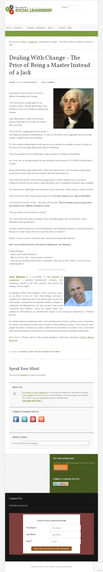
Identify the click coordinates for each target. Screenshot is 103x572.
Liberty (31, 352)
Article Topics (17, 443)
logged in (24, 374)
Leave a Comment (47, 82)
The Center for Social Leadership (29, 9)
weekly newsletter (71, 463)
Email (29, 541)
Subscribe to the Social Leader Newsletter (51, 549)
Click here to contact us (18, 505)
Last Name (30, 534)
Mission (38, 352)
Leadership (23, 352)
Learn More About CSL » (32, 400)
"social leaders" (28, 395)
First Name (31, 528)
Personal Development (51, 352)
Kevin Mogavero (30, 82)
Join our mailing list (40, 398)
